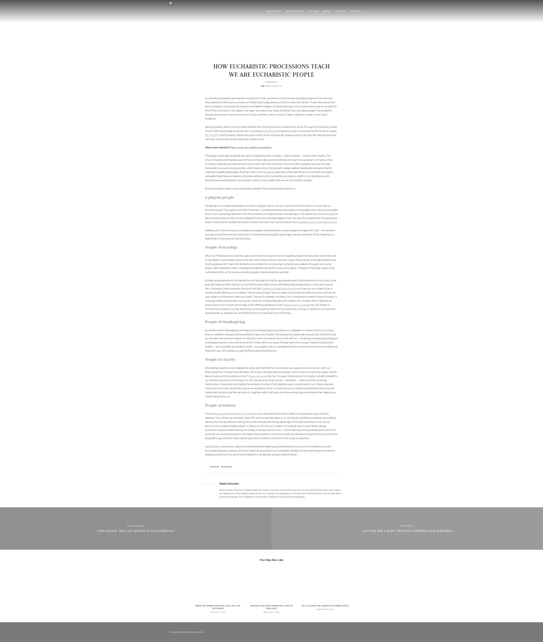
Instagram (370, 632)
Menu (371, 11)
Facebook (359, 632)
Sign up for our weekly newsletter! (251, 147)
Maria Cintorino (273, 86)
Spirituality (274, 11)
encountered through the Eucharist (236, 413)
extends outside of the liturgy (279, 288)
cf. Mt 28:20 (268, 131)
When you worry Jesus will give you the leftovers (217, 607)
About (327, 11)
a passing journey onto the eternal (317, 222)
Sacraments (226, 467)
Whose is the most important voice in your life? (271, 607)
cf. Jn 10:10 (211, 135)
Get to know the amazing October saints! (325, 605)
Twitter (365, 632)
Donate (355, 11)
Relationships (295, 11)
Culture (313, 11)
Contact (341, 11)
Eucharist (268, 172)
